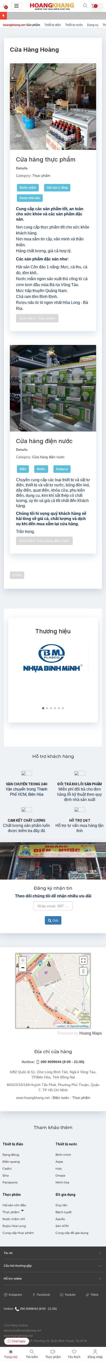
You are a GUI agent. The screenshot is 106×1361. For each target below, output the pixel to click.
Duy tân (61, 1205)
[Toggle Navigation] (16, 6)
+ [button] (22, 960)
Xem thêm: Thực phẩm (37, 318)
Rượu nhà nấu (30, 198)
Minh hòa (62, 1182)
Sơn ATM (62, 1226)
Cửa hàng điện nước (44, 441)
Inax (58, 1168)
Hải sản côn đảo (14, 1205)
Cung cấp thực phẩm (18, 1233)
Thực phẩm (41, 176)
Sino (5, 1175)
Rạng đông (10, 1155)
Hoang (85, 1033)
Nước (41, 469)
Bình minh (63, 1155)
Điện (23, 469)
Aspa (59, 1161)
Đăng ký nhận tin (53, 888)
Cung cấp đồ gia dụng (71, 1233)
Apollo (60, 1219)
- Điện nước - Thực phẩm (70, 1098)
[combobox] (53, 906)
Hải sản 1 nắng (57, 187)
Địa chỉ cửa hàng (53, 1051)
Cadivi (7, 1168)
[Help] (21, 1210)
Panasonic (10, 1182)
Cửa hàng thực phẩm (45, 159)
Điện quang (11, 1161)
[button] (43, 708)
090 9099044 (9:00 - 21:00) (62, 1062)
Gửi (55, 920)
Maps (97, 1033)
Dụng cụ (62, 469)
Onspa (60, 1175)
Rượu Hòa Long (14, 1226)
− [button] (22, 968)
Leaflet (61, 1026)
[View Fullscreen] (83, 960)
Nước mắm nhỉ (13, 1219)
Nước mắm (28, 187)
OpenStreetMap (79, 1026)
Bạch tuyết (63, 1212)
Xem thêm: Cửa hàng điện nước (44, 541)
